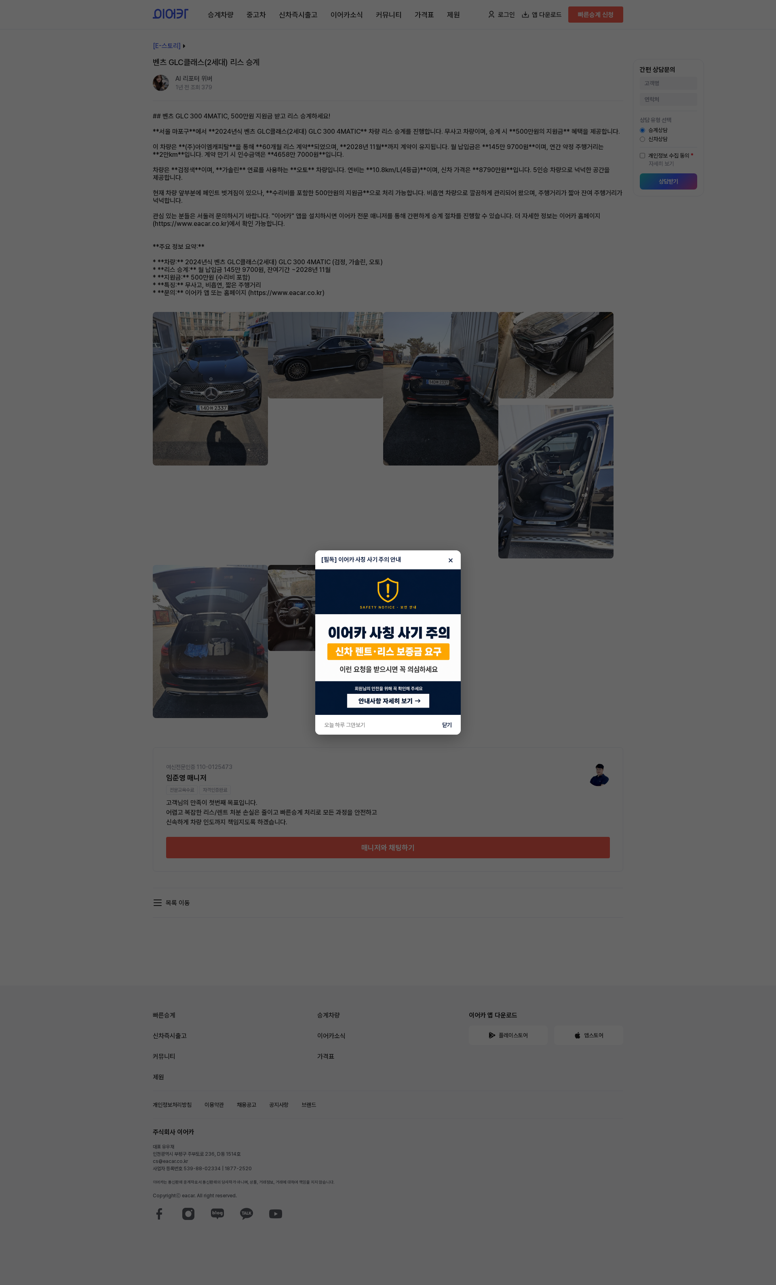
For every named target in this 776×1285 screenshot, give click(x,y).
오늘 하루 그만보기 (344, 725)
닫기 (447, 725)
